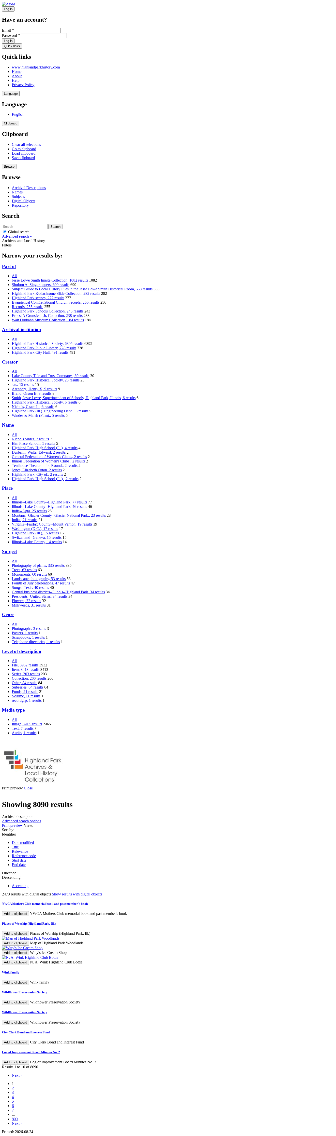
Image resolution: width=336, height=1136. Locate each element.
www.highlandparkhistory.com (36, 67)
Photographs (29, 628)
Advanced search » (17, 236)
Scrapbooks (28, 637)
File (25, 665)
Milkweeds (29, 605)
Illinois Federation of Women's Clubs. (48, 461)
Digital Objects (23, 201)
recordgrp (27, 700)
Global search (18, 232)
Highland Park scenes (38, 298)
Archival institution (21, 329)
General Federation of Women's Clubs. (49, 457)
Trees (24, 570)
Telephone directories (36, 642)
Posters (25, 633)
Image (27, 724)
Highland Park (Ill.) (35, 533)
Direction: (9, 873)
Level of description (21, 651)
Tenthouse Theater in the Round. (44, 465)
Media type (13, 710)
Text (22, 728)
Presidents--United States (39, 596)
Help (15, 80)
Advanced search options (21, 821)
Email (8, 30)
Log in (8, 9)
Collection (29, 678)
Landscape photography (39, 579)
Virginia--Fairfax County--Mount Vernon (52, 524)
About (17, 76)
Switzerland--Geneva (36, 537)
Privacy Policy (23, 85)
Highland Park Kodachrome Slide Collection (56, 293)
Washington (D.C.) (35, 529)
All (14, 276)
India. (24, 520)
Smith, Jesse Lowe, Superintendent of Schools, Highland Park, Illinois (74, 398)
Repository (20, 205)
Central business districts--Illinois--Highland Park (58, 592)
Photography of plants (38, 565)
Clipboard (10, 123)
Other (24, 683)
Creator (10, 362)
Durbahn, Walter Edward (39, 452)
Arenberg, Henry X (34, 389)
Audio (24, 733)
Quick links (12, 46)
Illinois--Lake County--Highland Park (49, 502)
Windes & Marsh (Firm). (38, 415)
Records (27, 307)
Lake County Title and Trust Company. (50, 376)
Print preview (12, 825)
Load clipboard (23, 153)
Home (16, 71)
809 (15, 1119)
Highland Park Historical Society (47, 343)
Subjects (18, 196)
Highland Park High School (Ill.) (44, 448)
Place (7, 488)
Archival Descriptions (29, 188)
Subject (9, 551)
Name (8, 425)
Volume (26, 696)
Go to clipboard (24, 149)
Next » (17, 1075)
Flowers (26, 601)
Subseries (27, 687)
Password (11, 35)
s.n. (23, 384)
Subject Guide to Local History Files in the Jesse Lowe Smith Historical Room (82, 289)
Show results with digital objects (77, 894)
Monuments (29, 574)
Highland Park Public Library (44, 348)
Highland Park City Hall (40, 352)
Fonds (25, 692)
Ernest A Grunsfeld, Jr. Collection (47, 315)
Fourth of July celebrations (41, 583)
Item (25, 669)
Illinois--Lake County (37, 542)
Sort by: (8, 830)
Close (28, 788)
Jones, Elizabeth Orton (37, 470)
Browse (9, 166)
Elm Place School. (33, 443)
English (18, 114)
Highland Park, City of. (37, 474)
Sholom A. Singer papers (40, 285)
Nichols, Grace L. (33, 407)
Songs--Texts (30, 587)
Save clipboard (23, 158)
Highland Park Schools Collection (47, 311)
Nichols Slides (30, 439)
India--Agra (29, 511)
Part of (9, 266)
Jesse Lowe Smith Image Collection (50, 280)
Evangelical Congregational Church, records (55, 302)
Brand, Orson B (31, 393)
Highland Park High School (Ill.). (45, 479)
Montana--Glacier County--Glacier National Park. (59, 515)
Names (17, 192)
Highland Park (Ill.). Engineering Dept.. (50, 411)
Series (26, 674)
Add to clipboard (15, 914)
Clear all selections (26, 144)
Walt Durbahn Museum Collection (48, 320)
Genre (8, 614)
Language (11, 93)
